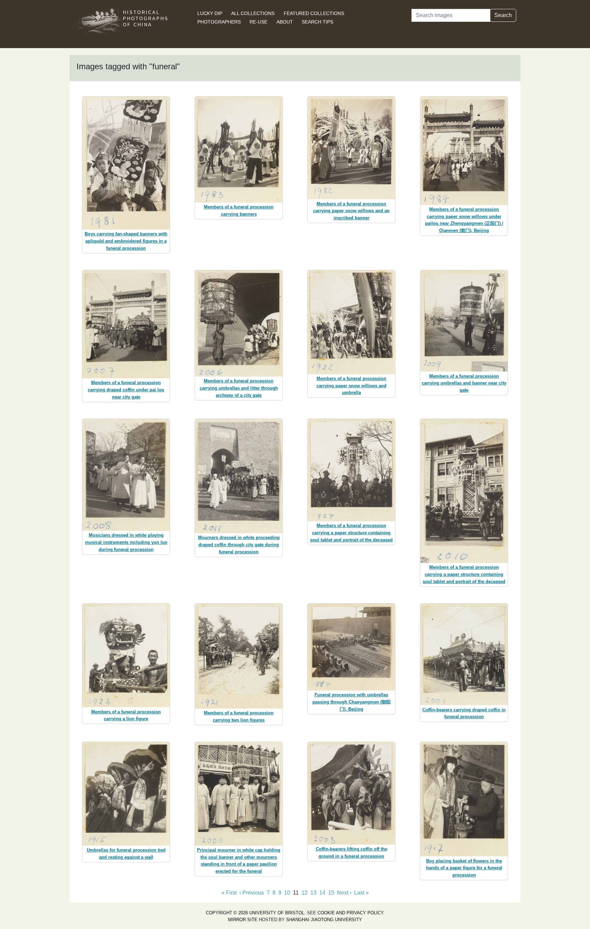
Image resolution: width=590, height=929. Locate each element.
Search (503, 15)
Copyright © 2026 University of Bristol (255, 912)
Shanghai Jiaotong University (324, 919)
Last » (361, 893)
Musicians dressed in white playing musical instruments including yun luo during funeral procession (126, 542)
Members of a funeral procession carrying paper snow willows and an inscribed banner (351, 211)
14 (322, 893)
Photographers (219, 22)
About (285, 22)
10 (287, 893)
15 (331, 893)
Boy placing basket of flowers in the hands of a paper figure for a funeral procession (464, 868)
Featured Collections (314, 13)
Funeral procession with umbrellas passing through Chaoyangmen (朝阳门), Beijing (351, 702)
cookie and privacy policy (350, 912)
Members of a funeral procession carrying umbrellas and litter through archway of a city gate (239, 388)
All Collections (253, 13)
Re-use (258, 22)
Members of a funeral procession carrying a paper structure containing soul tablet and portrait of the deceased (351, 532)
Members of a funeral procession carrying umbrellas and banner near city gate (464, 383)
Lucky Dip (209, 13)
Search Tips (317, 22)
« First (229, 893)
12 (304, 893)
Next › (344, 893)
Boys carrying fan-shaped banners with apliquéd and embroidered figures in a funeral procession (126, 241)
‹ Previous (251, 893)
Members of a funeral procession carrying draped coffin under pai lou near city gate (126, 390)
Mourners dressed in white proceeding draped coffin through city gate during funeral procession (239, 544)
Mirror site (242, 919)
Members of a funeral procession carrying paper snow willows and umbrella (352, 385)
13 (313, 893)
